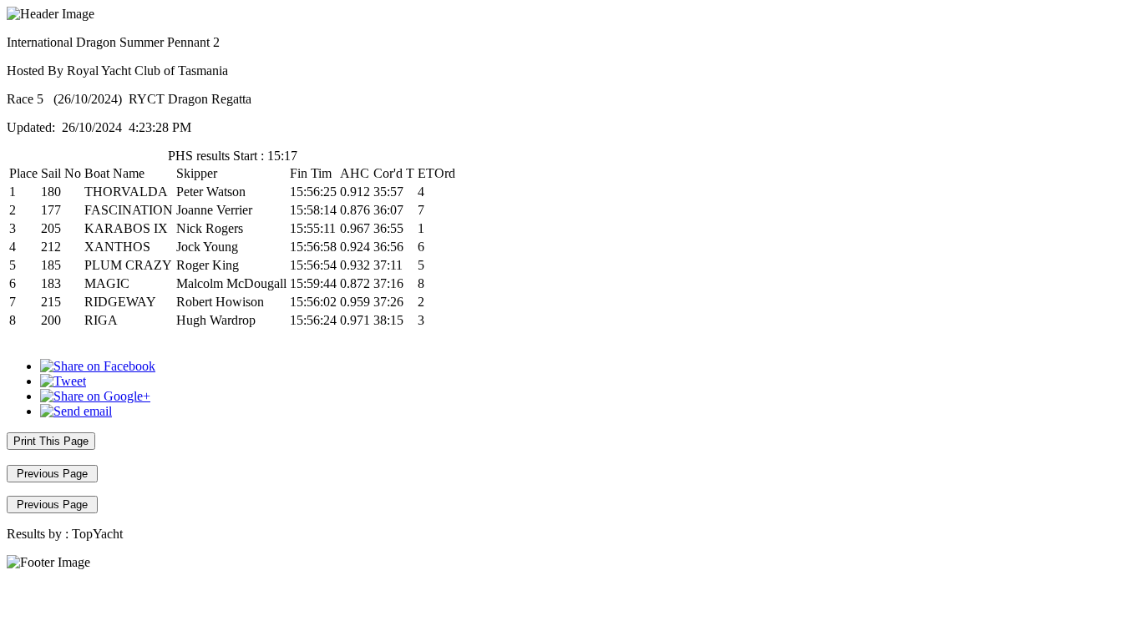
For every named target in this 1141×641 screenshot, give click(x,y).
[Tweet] (63, 381)
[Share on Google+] (95, 396)
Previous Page (52, 473)
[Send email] (76, 411)
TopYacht (97, 534)
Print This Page (51, 441)
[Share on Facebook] (97, 366)
